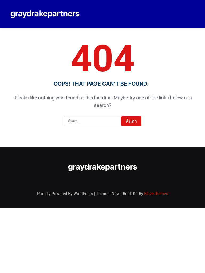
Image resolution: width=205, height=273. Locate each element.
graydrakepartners (45, 13)
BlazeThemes (156, 193)
